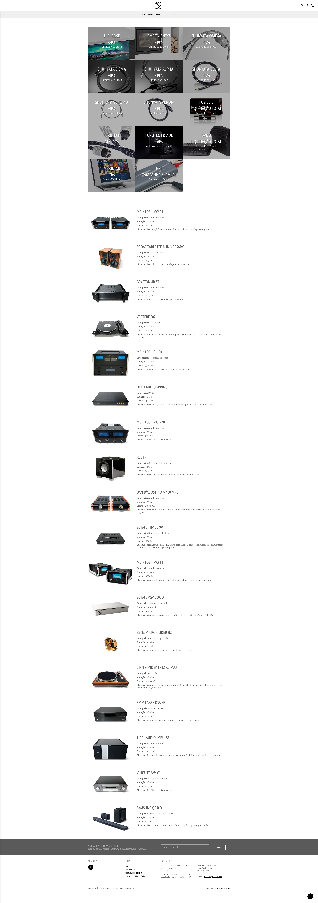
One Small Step (223, 888)
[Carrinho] (312, 5)
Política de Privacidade (135, 876)
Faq (127, 866)
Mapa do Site (130, 870)
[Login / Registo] (307, 5)
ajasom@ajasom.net (213, 877)
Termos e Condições (133, 873)
